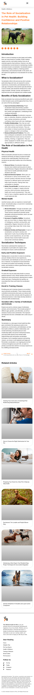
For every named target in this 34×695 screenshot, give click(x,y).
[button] (27, 3)
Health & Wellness (7, 9)
